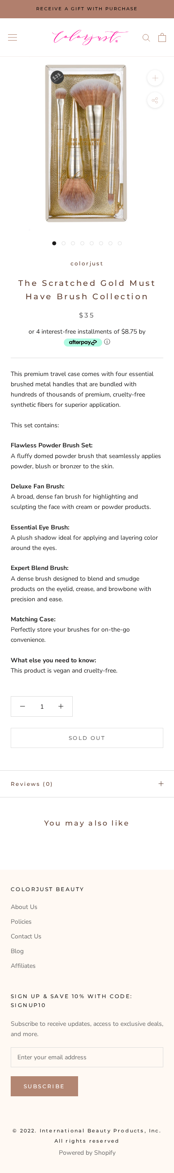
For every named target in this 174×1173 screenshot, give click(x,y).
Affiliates (23, 966)
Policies (21, 921)
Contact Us (26, 936)
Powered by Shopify (87, 1152)
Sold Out (87, 738)
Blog (17, 951)
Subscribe (44, 1086)
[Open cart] (162, 37)
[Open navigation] (12, 37)
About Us (24, 907)
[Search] (146, 37)
